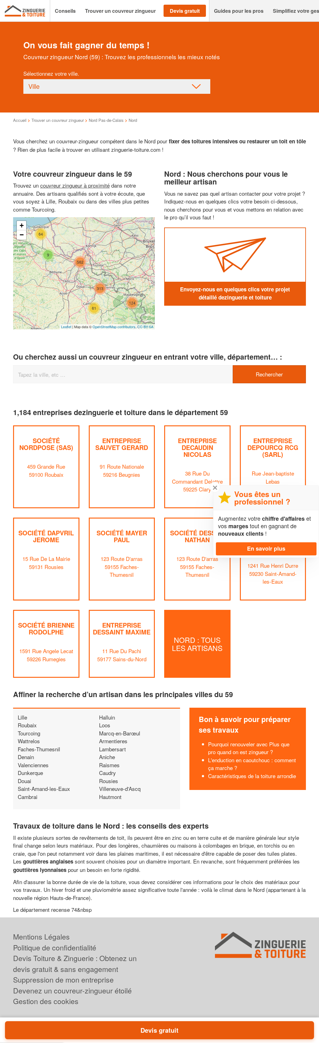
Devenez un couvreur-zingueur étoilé (72, 990)
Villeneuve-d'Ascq (119, 788)
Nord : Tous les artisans (197, 644)
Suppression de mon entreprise (63, 979)
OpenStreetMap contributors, (115, 326)
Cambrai (27, 797)
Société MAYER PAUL (122, 536)
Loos (104, 725)
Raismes (109, 765)
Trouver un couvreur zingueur (57, 120)
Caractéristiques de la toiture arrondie (252, 776)
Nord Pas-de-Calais (106, 120)
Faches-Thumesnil (39, 749)
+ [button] (22, 225)
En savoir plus (266, 548)
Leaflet (66, 326)
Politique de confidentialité (54, 947)
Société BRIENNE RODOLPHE (46, 628)
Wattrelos (29, 741)
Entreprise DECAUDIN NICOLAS (197, 447)
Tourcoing (29, 733)
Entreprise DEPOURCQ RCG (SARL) (272, 447)
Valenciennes (33, 765)
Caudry (107, 773)
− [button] (22, 235)
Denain (26, 757)
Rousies (108, 781)
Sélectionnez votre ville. (51, 73)
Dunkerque (30, 773)
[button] (65, 11)
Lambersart (112, 749)
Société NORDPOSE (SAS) (46, 444)
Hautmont (110, 797)
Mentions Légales (41, 936)
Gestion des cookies (46, 1001)
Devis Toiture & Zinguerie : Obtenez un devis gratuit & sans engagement (75, 963)
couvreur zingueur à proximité (75, 185)
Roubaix (27, 725)
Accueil (19, 120)
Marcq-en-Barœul (119, 733)
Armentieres (113, 741)
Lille (22, 717)
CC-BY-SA (145, 326)
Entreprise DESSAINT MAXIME (121, 628)
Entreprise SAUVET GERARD (121, 444)
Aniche (107, 757)
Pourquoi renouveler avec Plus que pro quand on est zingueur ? (248, 748)
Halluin (107, 717)
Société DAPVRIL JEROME (46, 536)
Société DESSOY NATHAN (197, 536)
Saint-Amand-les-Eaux (44, 788)
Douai (24, 781)
